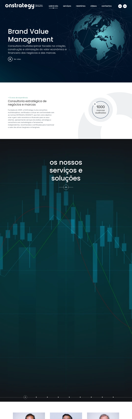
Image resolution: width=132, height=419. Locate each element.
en (120, 6)
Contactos (107, 6)
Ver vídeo (17, 59)
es (125, 6)
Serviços (67, 6)
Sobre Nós (53, 6)
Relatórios (80, 6)
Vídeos (93, 6)
